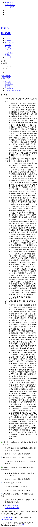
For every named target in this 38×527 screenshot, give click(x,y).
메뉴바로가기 (10, 2)
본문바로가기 (10, 5)
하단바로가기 (10, 7)
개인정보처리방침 (11, 505)
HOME (6, 33)
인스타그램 (9, 53)
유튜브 (7, 55)
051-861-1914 (9, 517)
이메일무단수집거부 (12, 508)
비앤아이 (21, 525)
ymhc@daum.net (6, 519)
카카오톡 (8, 57)
